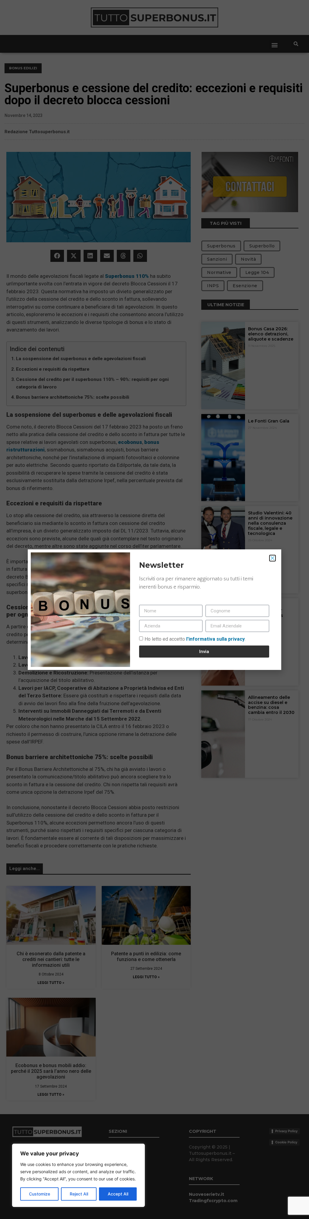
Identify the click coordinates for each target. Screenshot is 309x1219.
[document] (154, 609)
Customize (39, 1193)
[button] (272, 558)
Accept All (118, 1193)
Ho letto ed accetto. (195, 639)
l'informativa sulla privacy (215, 639)
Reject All (79, 1193)
